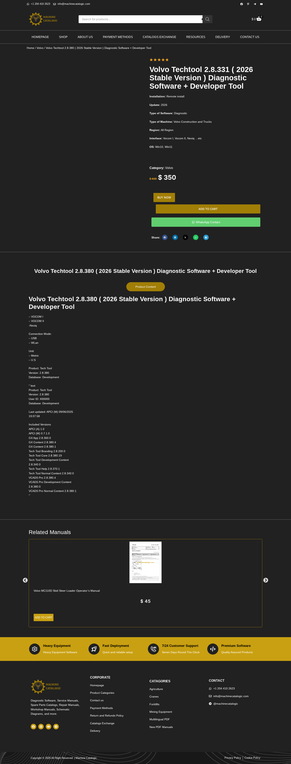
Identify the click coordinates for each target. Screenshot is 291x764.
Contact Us (249, 37)
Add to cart (208, 209)
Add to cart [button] (43, 617)
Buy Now (164, 197)
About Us (85, 37)
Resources (195, 37)
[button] (164, 237)
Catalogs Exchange (159, 37)
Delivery (222, 37)
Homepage (40, 37)
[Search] (207, 19)
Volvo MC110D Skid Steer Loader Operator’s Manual (67, 590)
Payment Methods (118, 37)
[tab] (145, 286)
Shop (63, 37)
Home (30, 47)
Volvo (40, 47)
